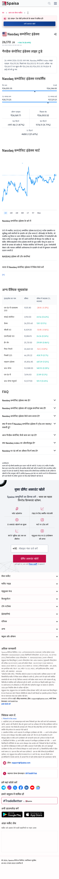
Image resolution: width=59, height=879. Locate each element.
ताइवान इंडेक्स (9, 361)
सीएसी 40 (7, 329)
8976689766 (31, 773)
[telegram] (3, 787)
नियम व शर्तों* (33, 564)
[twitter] (15, 787)
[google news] (38, 787)
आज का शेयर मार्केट (15, 12)
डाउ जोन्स (7, 368)
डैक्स (6, 323)
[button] (28, 13)
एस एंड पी (7, 374)
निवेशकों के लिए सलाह (9, 719)
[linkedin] (26, 787)
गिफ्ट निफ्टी (8, 349)
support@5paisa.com (21, 762)
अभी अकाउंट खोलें (29, 24)
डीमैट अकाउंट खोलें (29, 558)
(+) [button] (3, 274)
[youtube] (32, 787)
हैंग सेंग (6, 342)
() (24, 42)
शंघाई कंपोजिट (9, 317)
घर (3, 12)
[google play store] (12, 815)
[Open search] (49, 4)
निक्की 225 (8, 355)
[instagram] (9, 787)
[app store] (34, 815)
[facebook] (21, 787)
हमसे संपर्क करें (5, 704)
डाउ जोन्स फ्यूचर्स (10, 381)
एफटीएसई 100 (9, 336)
